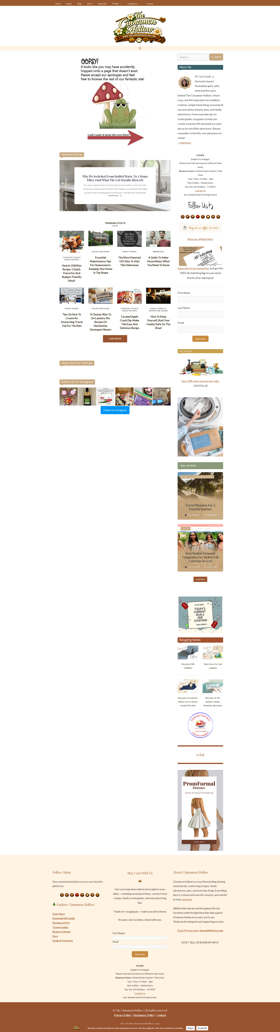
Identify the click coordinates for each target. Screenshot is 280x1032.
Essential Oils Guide (63, 918)
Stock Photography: (200, 930)
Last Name (184, 307)
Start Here (58, 913)
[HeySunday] (200, 455)
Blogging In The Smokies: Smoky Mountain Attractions (213, 702)
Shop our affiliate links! (200, 239)
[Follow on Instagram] (182, 217)
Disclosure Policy (144, 1015)
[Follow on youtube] (198, 217)
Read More (114, 196)
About (69, 3)
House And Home (101, 251)
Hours (89, 3)
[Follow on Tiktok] (187, 217)
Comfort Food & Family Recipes (72, 258)
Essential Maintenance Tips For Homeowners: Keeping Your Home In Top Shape (100, 265)
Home (58, 3)
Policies (115, 3)
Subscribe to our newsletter (193, 268)
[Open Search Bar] (140, 48)
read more (185, 142)
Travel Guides (60, 927)
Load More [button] (115, 339)
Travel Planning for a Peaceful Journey (200, 507)
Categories (132, 3)
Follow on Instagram (115, 410)
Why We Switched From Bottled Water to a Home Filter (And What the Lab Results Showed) (115, 178)
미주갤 (200, 754)
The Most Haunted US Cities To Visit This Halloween (129, 261)
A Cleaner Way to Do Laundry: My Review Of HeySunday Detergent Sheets (100, 322)
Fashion (185, 529)
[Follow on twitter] (208, 217)
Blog (79, 3)
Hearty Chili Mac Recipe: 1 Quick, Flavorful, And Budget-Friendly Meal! (72, 273)
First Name (184, 292)
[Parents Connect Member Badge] (200, 737)
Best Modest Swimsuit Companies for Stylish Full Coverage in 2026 (200, 557)
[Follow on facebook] (203, 217)
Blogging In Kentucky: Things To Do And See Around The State (188, 702)
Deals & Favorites (62, 940)
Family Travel (130, 251)
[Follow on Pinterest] (192, 217)
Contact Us (200, 190)
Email (181, 322)
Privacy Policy (122, 1015)
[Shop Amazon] (218, 217)
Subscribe (102, 3)
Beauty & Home (61, 931)
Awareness (158, 251)
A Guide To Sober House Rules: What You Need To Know (158, 261)
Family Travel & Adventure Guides (158, 309)
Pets (55, 936)
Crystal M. (196, 515)
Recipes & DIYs (61, 922)
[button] (69, 396)
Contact (149, 3)
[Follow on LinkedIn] (213, 217)
